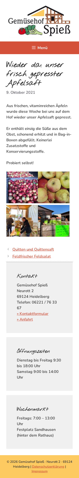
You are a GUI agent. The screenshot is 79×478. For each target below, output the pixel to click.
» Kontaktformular (32, 313)
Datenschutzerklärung (48, 466)
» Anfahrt (25, 319)
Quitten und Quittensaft (33, 249)
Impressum (40, 471)
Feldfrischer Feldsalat (31, 256)
